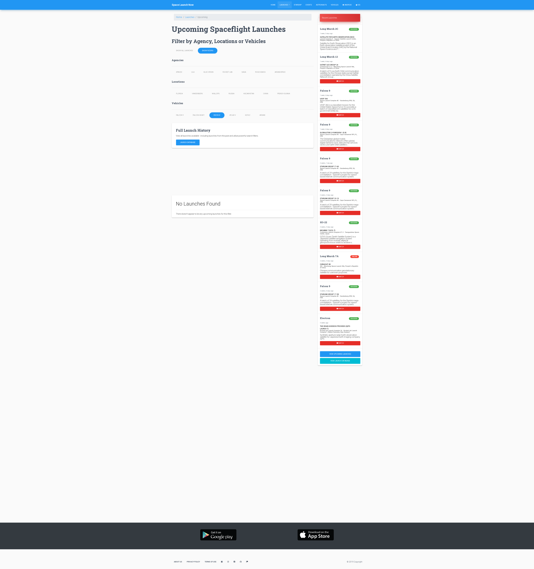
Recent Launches (329, 18)
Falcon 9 (180, 115)
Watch (341, 81)
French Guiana (283, 94)
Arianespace (280, 72)
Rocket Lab (228, 72)
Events (309, 5)
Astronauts (321, 5)
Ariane (262, 115)
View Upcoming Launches (340, 354)
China (265, 94)
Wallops (215, 94)
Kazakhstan (248, 94)
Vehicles (334, 5)
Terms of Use (210, 562)
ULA (192, 72)
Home (273, 5)
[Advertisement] (243, 171)
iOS (358, 5)
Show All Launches (184, 51)
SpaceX (179, 72)
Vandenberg (197, 94)
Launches (284, 5)
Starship (297, 5)
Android (348, 5)
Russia (231, 94)
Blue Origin (208, 72)
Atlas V (232, 115)
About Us (178, 562)
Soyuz (247, 115)
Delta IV (217, 115)
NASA (244, 72)
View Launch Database (340, 361)
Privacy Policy (193, 562)
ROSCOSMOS (260, 72)
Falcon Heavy (198, 115)
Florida (179, 94)
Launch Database (187, 142)
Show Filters (207, 51)
